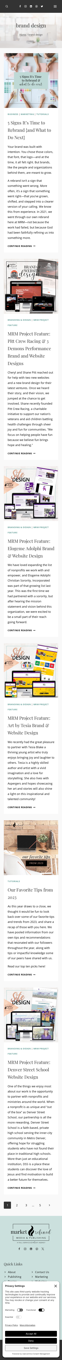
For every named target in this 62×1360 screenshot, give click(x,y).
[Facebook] (20, 6)
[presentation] (31, 80)
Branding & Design (19, 320)
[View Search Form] (7, 6)
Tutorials (42, 114)
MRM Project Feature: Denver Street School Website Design (29, 1069)
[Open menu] (55, 6)
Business (13, 114)
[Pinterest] (36, 6)
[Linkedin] (31, 6)
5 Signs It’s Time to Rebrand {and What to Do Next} (29, 130)
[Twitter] (42, 6)
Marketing (27, 114)
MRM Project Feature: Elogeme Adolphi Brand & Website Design (31, 548)
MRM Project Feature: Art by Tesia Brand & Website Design (29, 725)
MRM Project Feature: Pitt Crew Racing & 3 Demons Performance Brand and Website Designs (29, 348)
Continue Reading (21, 246)
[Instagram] (25, 6)
